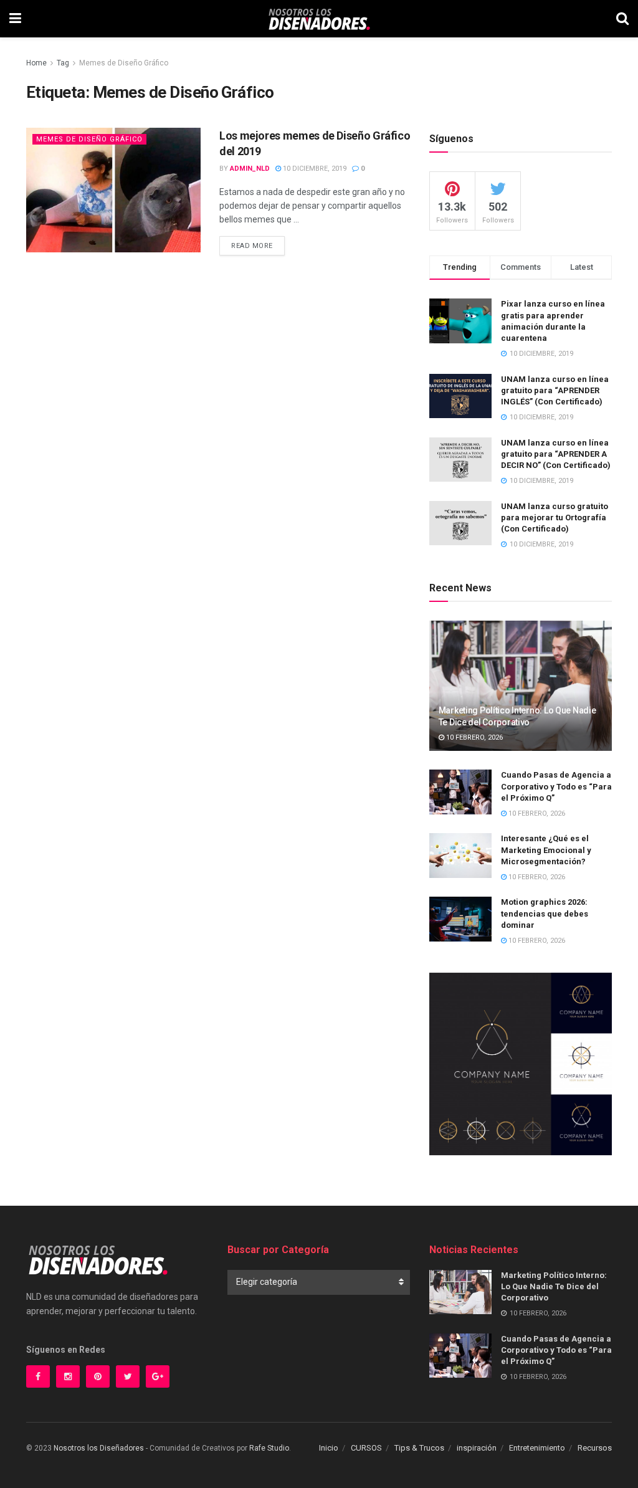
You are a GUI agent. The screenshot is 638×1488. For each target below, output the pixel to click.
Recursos (595, 1447)
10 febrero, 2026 (473, 737)
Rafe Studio (269, 1448)
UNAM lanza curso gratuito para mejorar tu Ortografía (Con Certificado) (554, 517)
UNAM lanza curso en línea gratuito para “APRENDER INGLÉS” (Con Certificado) (555, 390)
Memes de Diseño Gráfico (123, 63)
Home (36, 63)
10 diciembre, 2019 (313, 169)
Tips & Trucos (419, 1447)
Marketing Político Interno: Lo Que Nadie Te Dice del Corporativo (554, 1286)
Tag (63, 63)
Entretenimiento (537, 1447)
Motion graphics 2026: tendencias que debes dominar (544, 913)
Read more (252, 246)
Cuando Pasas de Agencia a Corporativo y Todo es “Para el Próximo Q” (556, 786)
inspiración (477, 1447)
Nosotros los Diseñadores (99, 1448)
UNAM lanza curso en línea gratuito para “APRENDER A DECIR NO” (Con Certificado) (556, 454)
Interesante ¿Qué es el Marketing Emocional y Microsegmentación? (546, 850)
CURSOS (366, 1447)
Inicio (328, 1447)
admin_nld (250, 169)
